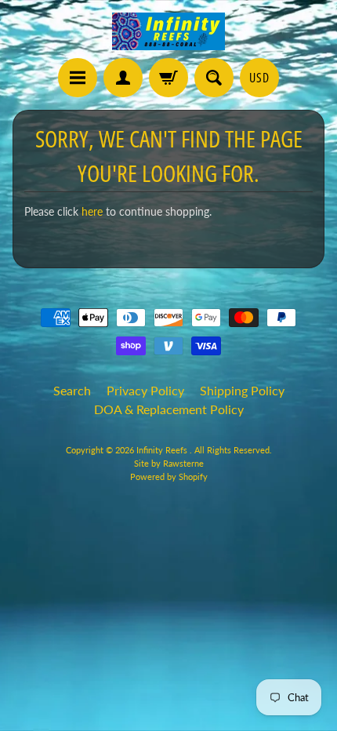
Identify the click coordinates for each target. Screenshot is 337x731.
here (92, 211)
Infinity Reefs (163, 450)
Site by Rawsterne (169, 463)
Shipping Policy (242, 390)
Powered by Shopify (169, 476)
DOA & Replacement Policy (169, 409)
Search (72, 390)
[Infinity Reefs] (168, 31)
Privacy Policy (145, 390)
